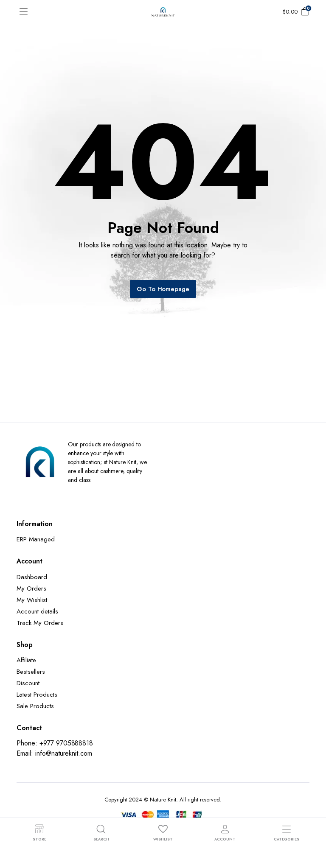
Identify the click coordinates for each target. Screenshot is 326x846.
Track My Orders (40, 622)
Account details (37, 611)
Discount (28, 683)
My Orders (31, 588)
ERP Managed (36, 539)
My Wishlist (32, 600)
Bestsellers (31, 671)
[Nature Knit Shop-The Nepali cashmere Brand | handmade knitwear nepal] (163, 12)
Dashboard (32, 577)
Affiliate (26, 660)
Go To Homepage (163, 289)
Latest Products (37, 694)
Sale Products (35, 706)
